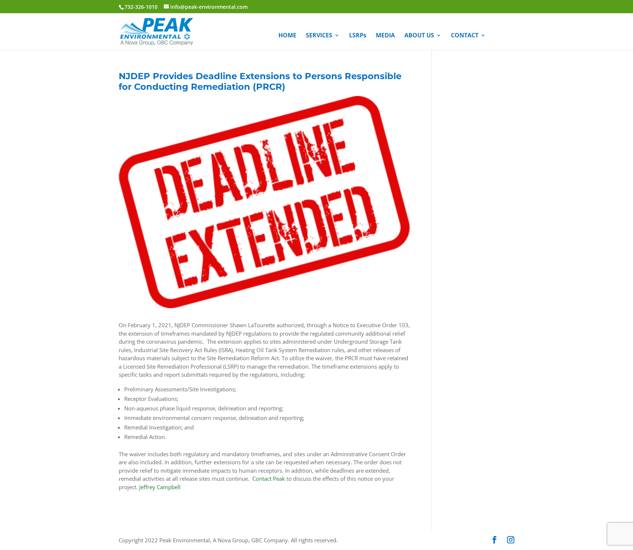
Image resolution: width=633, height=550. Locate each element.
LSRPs (357, 36)
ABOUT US (419, 36)
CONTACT (464, 36)
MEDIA (385, 36)
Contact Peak (268, 478)
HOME (287, 36)
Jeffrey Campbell (160, 487)
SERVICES (319, 36)
